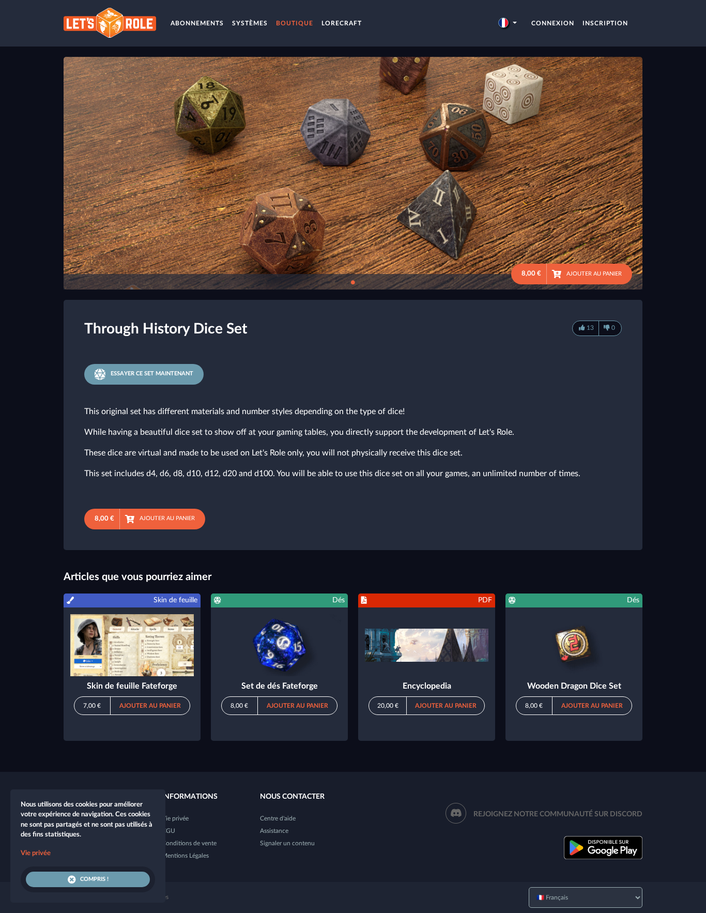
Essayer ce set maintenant (152, 373)
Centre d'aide (278, 818)
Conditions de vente (189, 843)
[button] (507, 23)
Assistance (274, 831)
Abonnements (197, 23)
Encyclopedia (427, 686)
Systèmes (250, 23)
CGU (168, 831)
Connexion (552, 23)
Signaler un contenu (287, 843)
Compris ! (94, 879)
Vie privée (175, 818)
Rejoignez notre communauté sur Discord (557, 814)
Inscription (605, 23)
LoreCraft (341, 23)
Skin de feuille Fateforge (132, 686)
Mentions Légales (185, 856)
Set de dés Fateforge (279, 686)
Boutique (294, 23)
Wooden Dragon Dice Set (574, 686)
